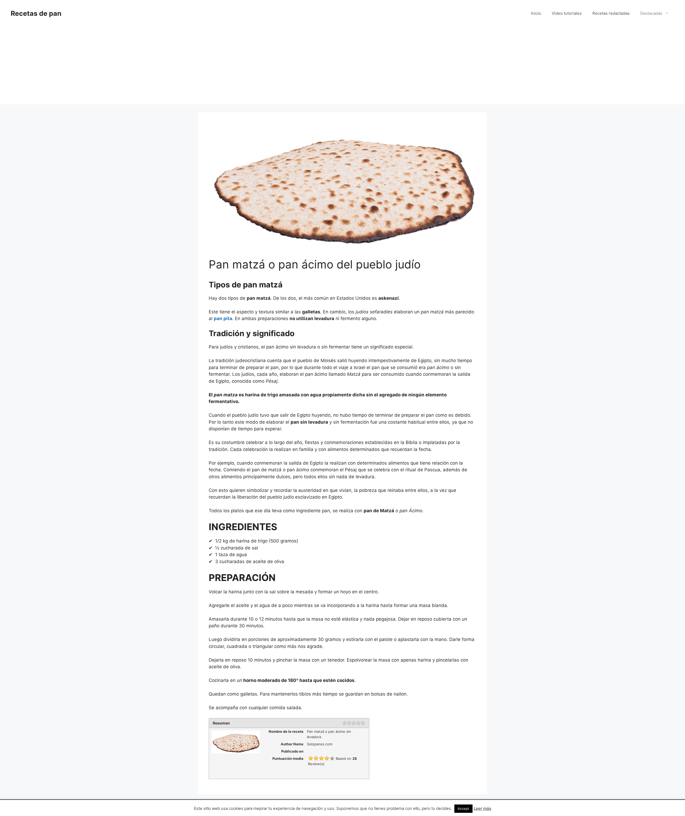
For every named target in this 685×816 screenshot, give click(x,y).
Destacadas (651, 13)
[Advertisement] (342, 66)
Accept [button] (463, 808)
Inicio (536, 13)
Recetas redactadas (611, 13)
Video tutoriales (567, 13)
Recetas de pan (36, 13)
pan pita (223, 318)
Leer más (482, 808)
